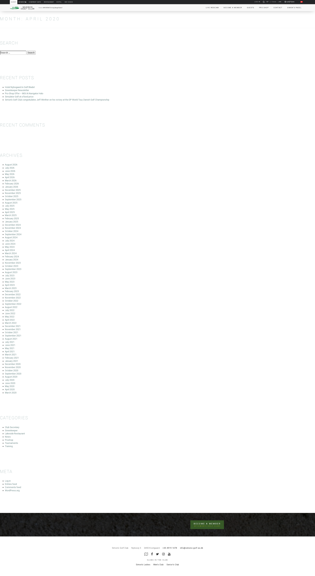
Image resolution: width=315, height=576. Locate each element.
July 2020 (9, 380)
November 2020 (13, 367)
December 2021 (13, 326)
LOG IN (257, 1)
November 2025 (13, 193)
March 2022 (10, 323)
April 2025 (10, 212)
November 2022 (13, 297)
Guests (250, 7)
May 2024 (9, 247)
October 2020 (11, 370)
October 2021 (11, 332)
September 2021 (13, 335)
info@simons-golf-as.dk (191, 548)
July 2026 (9, 168)
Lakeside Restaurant (15, 433)
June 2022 (10, 313)
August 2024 (11, 237)
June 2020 (10, 383)
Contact (278, 7)
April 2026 (10, 177)
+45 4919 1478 (170, 548)
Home (40, 7)
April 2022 (10, 320)
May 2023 (9, 281)
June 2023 (10, 278)
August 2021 (11, 339)
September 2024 (13, 234)
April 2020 (10, 389)
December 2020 (13, 364)
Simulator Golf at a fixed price (19, 96)
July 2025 (9, 205)
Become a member (233, 7)
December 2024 (13, 225)
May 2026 (9, 174)
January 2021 (11, 361)
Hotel (59, 2)
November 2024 (13, 228)
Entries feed (11, 484)
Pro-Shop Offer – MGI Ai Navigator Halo (24, 93)
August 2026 (11, 164)
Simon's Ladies (143, 564)
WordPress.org (12, 490)
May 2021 (9, 348)
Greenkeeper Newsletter (17, 90)
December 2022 (13, 294)
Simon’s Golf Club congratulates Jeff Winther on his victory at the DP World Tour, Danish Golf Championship (57, 99)
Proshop (9, 440)
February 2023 (12, 291)
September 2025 (13, 199)
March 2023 (10, 288)
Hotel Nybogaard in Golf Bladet (20, 87)
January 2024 (11, 259)
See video (69, 2)
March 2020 (10, 392)
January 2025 (11, 221)
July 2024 (9, 240)
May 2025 (9, 209)
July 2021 (9, 342)
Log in (8, 481)
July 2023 (9, 275)
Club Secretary (12, 427)
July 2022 (9, 310)
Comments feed (13, 487)
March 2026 (10, 180)
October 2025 (11, 196)
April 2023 (10, 285)
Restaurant (49, 2)
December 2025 (13, 190)
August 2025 (11, 202)
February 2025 (12, 218)
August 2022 (11, 307)
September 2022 (13, 304)
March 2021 (10, 354)
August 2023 (11, 272)
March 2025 (10, 215)
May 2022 (9, 316)
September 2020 (13, 373)
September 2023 (13, 269)
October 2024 (11, 231)
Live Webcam (212, 7)
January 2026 (11, 187)
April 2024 (10, 250)
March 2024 (10, 253)
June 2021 (10, 345)
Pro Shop (264, 7)
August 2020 (11, 376)
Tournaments (11, 443)
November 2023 (13, 263)
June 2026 (10, 171)
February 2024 (12, 256)
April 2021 (10, 351)
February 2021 (12, 357)
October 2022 (11, 300)
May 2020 (9, 386)
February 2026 (12, 183)
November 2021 (13, 329)
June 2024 (10, 244)
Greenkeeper (11, 430)
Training (9, 446)
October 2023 (11, 266)
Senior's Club (173, 564)
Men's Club (158, 564)
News (8, 436)
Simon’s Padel (294, 7)
